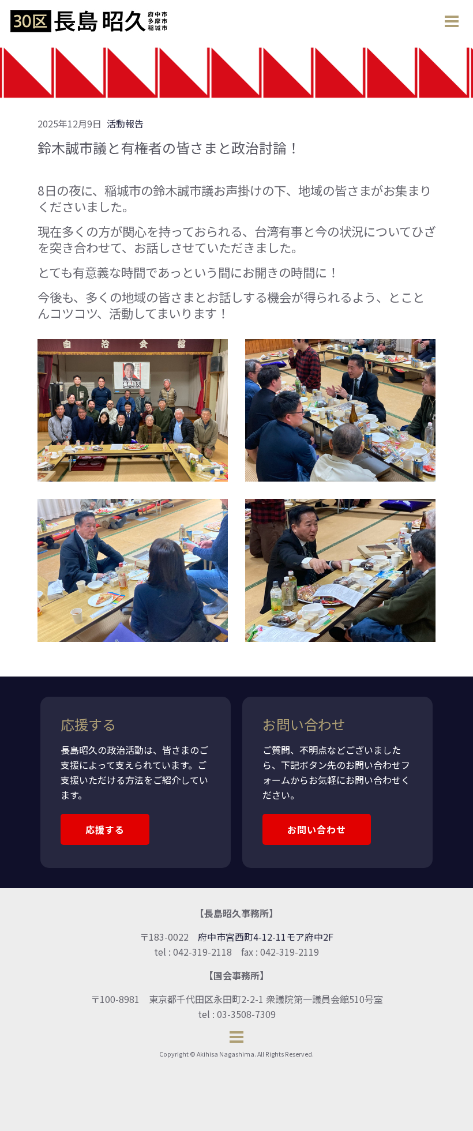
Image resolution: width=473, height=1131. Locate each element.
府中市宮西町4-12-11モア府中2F (265, 937)
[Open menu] (452, 21)
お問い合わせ (316, 829)
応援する (105, 829)
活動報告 (125, 123)
